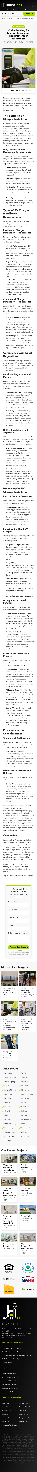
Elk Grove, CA (6, 1410)
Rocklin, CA (5, 1421)
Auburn (24, 1132)
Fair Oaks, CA (22, 1410)
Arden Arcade (9, 1136)
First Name (12, 902)
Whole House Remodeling (10, 1384)
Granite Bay (25, 1107)
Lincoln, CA (5, 1418)
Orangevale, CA (23, 1418)
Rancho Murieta (10, 1090)
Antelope (7, 1140)
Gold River (8, 1111)
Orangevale (8, 1094)
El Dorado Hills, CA (24, 1407)
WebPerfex (23, 1335)
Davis (23, 1124)
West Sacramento (10, 1077)
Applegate (25, 1136)
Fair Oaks (24, 1115)
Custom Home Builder (9, 1373)
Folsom (24, 1111)
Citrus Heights (9, 1128)
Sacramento (25, 1434)
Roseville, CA (22, 1421)
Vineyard (24, 1077)
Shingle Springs (10, 1082)
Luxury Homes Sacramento (10, 1388)
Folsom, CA (5, 1414)
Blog (10, 18)
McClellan (25, 1098)
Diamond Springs (10, 1124)
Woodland (25, 1073)
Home (4, 18)
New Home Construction (10, 1377)
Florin (6, 1115)
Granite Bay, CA (23, 1414)
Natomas (7, 1098)
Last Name (12, 909)
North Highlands (27, 1094)
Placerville (25, 1090)
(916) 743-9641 (9, 14)
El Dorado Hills (26, 1119)
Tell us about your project (18, 933)
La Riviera (7, 1107)
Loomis (7, 1103)
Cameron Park (9, 1132)
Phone (10, 925)
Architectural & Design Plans (11, 1392)
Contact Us (29, 13)
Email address (13, 917)
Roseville (24, 1082)
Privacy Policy (6, 1338)
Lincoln (24, 1103)
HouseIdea (11, 1329)
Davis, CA (5, 1407)
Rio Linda (24, 1086)
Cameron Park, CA (24, 1403)
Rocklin (7, 1086)
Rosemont (8, 1073)
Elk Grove (7, 1119)
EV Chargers (18, 27)
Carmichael (25, 1128)
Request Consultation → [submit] (19, 947)
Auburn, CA (5, 1403)
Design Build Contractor (9, 1381)
